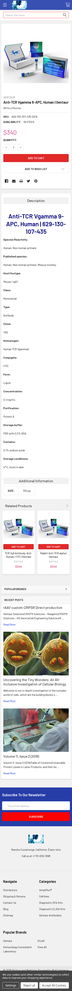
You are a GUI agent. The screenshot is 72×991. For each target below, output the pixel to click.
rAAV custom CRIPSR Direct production (32, 607)
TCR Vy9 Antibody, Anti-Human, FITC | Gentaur (18, 554)
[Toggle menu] (5, 5)
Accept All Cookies (54, 985)
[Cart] (67, 4)
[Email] (14, 181)
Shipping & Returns (14, 896)
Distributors (10, 890)
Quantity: (10, 140)
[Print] (21, 181)
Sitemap (8, 915)
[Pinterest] (36, 181)
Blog (5, 909)
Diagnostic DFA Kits (51, 902)
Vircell (40, 940)
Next (66, 506)
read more (9, 624)
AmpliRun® (45, 890)
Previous (62, 506)
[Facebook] (6, 181)
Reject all (29, 985)
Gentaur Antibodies (50, 915)
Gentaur (7, 940)
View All (41, 947)
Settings (10, 985)
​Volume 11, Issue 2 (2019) (21, 756)
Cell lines (44, 896)
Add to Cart (19, 546)
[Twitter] (28, 181)
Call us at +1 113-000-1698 (36, 856)
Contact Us (9, 902)
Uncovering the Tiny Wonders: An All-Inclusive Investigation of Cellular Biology (34, 682)
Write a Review (12, 108)
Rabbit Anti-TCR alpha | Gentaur (53, 554)
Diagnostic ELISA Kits (52, 909)
